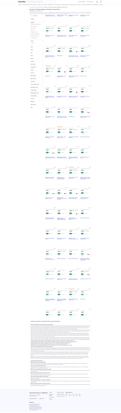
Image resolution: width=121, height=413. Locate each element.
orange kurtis (51, 357)
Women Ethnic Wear (40, 7)
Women (34, 7)
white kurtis (62, 352)
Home (30, 7)
